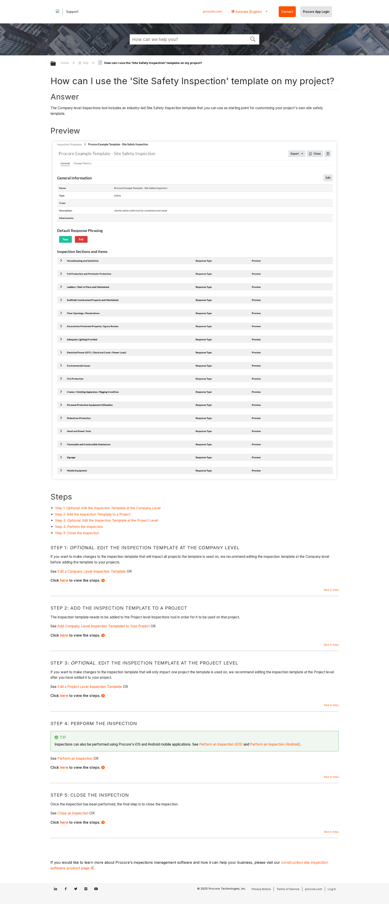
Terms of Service (287, 889)
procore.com (212, 11)
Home (65, 63)
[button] (253, 38)
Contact (287, 12)
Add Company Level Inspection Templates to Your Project (103, 626)
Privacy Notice (261, 889)
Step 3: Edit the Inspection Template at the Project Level (106, 520)
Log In (332, 889)
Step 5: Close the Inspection (77, 533)
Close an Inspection (72, 813)
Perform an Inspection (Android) (275, 744)
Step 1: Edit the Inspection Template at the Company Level (108, 508)
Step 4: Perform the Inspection (79, 526)
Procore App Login (316, 12)
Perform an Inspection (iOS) (221, 744)
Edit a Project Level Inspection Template (89, 687)
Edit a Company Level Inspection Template (91, 571)
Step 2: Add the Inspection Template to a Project (93, 514)
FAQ (85, 63)
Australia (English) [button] (248, 12)
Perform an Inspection (74, 758)
